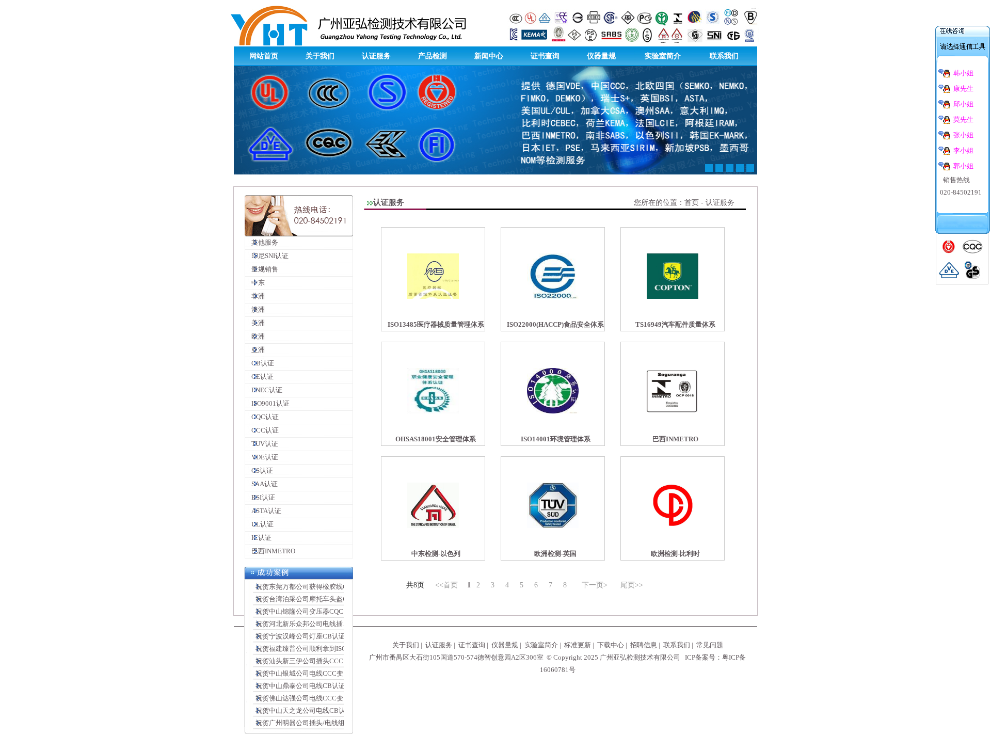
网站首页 (263, 56)
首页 (691, 202)
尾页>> (631, 585)
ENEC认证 (263, 390)
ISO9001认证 (267, 403)
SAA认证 (261, 484)
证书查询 (545, 56)
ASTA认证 (263, 511)
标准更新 (577, 645)
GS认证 (259, 470)
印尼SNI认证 (267, 256)
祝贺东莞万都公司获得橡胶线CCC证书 (310, 586)
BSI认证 (260, 497)
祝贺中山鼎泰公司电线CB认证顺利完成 (311, 686)
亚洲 (255, 350)
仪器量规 (601, 56)
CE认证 (259, 376)
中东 (255, 282)
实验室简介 (663, 56)
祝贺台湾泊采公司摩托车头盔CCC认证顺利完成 (324, 599)
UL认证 (259, 524)
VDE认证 (261, 457)
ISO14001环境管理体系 (555, 439)
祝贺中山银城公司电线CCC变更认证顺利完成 (320, 673)
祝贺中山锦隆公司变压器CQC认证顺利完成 (317, 611)
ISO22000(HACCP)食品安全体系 (555, 324)
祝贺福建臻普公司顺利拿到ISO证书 (305, 648)
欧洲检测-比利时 (675, 553)
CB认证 (259, 363)
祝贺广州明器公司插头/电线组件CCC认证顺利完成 (328, 723)
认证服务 (376, 56)
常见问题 (709, 645)
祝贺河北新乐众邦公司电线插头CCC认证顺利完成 (327, 624)
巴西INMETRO (270, 551)
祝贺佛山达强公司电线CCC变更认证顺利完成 (320, 698)
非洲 (255, 296)
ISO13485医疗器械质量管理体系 (436, 324)
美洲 (255, 323)
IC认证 (258, 537)
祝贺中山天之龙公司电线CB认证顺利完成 (315, 710)
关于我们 (320, 56)
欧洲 (255, 336)
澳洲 (255, 309)
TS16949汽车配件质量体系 (675, 324)
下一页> (595, 585)
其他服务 (261, 242)
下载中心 (610, 645)
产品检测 (432, 56)
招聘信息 (643, 645)
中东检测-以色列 (435, 553)
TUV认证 (261, 444)
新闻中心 (488, 56)
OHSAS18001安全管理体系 (435, 439)
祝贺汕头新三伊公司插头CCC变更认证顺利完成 (324, 661)
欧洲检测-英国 (555, 553)
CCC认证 (262, 430)
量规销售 (261, 269)
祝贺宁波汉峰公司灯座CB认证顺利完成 (311, 636)
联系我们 (724, 56)
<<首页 (446, 585)
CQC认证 (262, 417)
